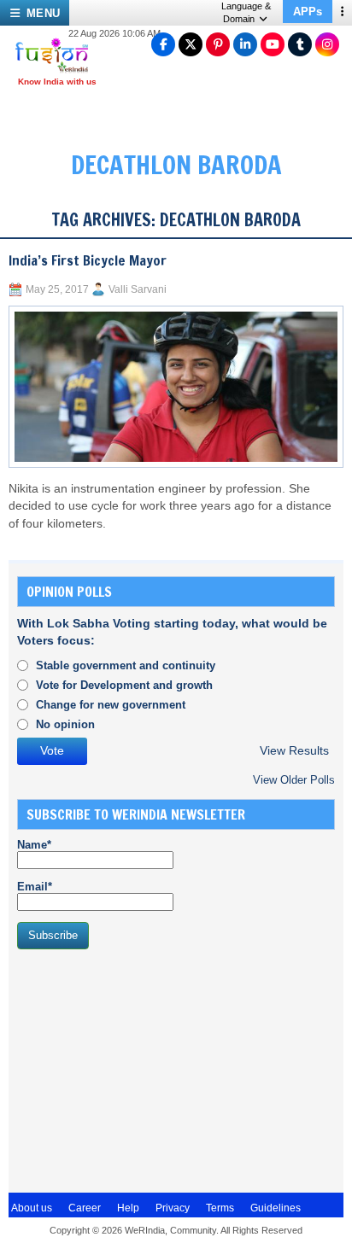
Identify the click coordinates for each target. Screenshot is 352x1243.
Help (128, 1208)
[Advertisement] (145, 1069)
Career (84, 1208)
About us (31, 1208)
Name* (34, 844)
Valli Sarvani (138, 289)
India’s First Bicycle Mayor (88, 260)
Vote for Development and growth (124, 685)
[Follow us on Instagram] (327, 44)
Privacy (172, 1208)
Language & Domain (246, 12)
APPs (307, 11)
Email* (34, 886)
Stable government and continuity (125, 665)
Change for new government (110, 704)
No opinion (65, 724)
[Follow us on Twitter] (190, 44)
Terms (220, 1208)
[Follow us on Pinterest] (218, 44)
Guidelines (275, 1208)
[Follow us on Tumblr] (300, 44)
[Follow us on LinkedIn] (245, 44)
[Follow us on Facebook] (163, 44)
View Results (294, 750)
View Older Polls (294, 779)
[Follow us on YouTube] (273, 44)
